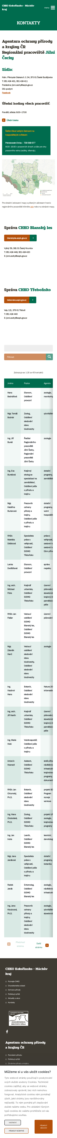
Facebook (6, 92)
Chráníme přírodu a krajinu (18, 1063)
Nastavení (12, 1123)
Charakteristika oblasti (16, 986)
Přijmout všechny (43, 1127)
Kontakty (11, 1002)
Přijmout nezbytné (16, 1131)
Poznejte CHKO (14, 981)
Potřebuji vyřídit (14, 994)
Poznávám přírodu (15, 1055)
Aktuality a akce (14, 998)
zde (32, 206)
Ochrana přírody (14, 990)
